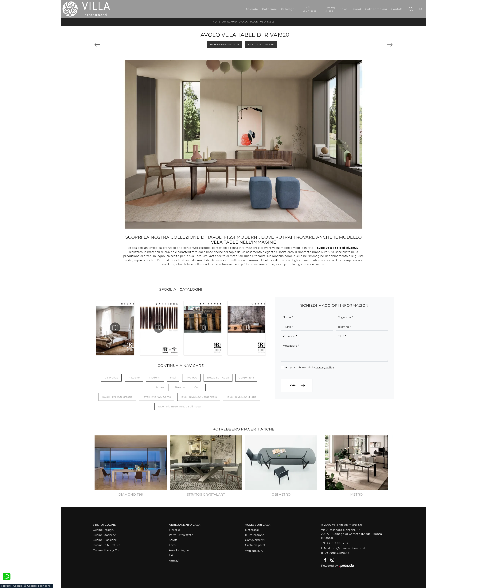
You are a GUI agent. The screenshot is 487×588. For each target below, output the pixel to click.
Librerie (174, 530)
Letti (172, 555)
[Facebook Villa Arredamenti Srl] (324, 559)
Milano (160, 387)
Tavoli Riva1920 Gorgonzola (199, 396)
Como (198, 387)
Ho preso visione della (309, 367)
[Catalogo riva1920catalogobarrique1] (159, 327)
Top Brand (254, 551)
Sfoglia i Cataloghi (261, 44)
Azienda (252, 8)
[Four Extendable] (118, 44)
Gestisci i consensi (39, 585)
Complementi (255, 540)
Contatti (397, 8)
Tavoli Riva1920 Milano (242, 396)
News (344, 8)
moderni (155, 377)
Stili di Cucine (104, 524)
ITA (420, 8)
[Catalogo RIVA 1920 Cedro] (247, 327)
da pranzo (111, 377)
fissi (173, 377)
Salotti (173, 540)
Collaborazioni (376, 8)
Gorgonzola (246, 377)
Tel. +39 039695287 (334, 543)
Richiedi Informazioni (224, 44)
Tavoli (254, 21)
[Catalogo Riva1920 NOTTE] (115, 327)
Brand (356, 8)
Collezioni (269, 8)
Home (216, 21)
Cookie (17, 585)
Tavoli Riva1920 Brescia (117, 396)
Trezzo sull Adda (218, 377)
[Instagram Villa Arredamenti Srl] (331, 559)
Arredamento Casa (235, 21)
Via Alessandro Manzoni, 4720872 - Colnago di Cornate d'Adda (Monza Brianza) (351, 534)
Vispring (329, 9)
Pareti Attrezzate (181, 535)
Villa (309, 9)
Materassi (252, 530)
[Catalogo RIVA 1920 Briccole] (203, 327)
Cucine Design (103, 530)
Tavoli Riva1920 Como (156, 396)
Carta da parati (255, 545)
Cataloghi (288, 8)
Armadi (174, 560)
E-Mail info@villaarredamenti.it (343, 548)
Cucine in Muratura (106, 545)
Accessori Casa (258, 524)
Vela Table (267, 21)
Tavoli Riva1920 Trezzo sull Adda (179, 406)
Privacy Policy (325, 367)
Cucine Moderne (104, 535)
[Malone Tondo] (368, 44)
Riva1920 (191, 377)
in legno (134, 377)
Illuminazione (254, 535)
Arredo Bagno (179, 550)
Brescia (180, 387)
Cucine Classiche (105, 540)
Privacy (6, 585)
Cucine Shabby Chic (107, 550)
